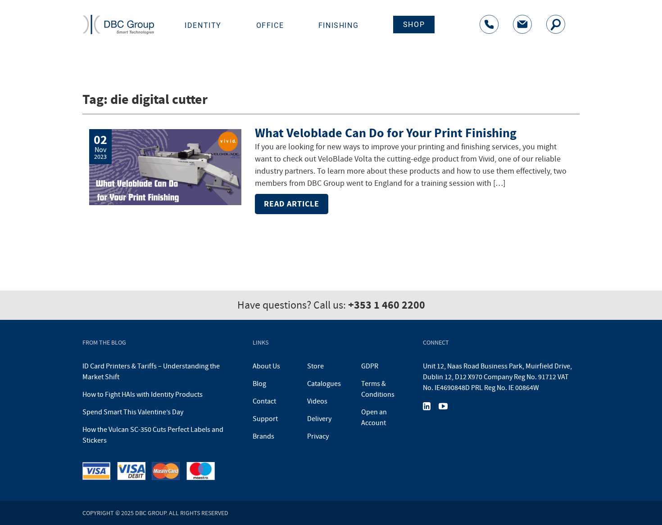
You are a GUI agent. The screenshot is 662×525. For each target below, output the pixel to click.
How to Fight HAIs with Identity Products (142, 394)
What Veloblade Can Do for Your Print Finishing (386, 133)
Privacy (318, 436)
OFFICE (270, 25)
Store (315, 366)
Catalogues (324, 383)
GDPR (369, 366)
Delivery (319, 418)
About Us (266, 366)
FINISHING (338, 25)
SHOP (414, 24)
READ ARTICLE (291, 203)
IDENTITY (203, 25)
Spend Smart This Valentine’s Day (132, 412)
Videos (317, 401)
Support (265, 418)
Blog (259, 383)
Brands (263, 436)
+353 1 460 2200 (386, 305)
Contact (264, 401)
